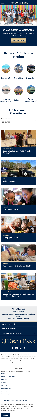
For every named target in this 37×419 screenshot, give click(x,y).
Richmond (4, 391)
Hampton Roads (6, 388)
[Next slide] (34, 23)
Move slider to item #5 (23, 47)
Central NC (4, 379)
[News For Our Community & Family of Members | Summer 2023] (20, 3)
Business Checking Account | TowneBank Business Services (18, 315)
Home (3, 373)
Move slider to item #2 (16, 47)
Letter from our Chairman (8, 376)
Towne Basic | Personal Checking (18, 319)
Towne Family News (6, 394)
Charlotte (4, 382)
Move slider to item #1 (14, 47)
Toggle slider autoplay (33, 46)
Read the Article (18, 40)
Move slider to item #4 (20, 47)
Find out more (11, 411)
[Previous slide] (3, 23)
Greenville (4, 385)
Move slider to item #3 (18, 48)
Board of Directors (19, 312)
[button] (2, 3)
